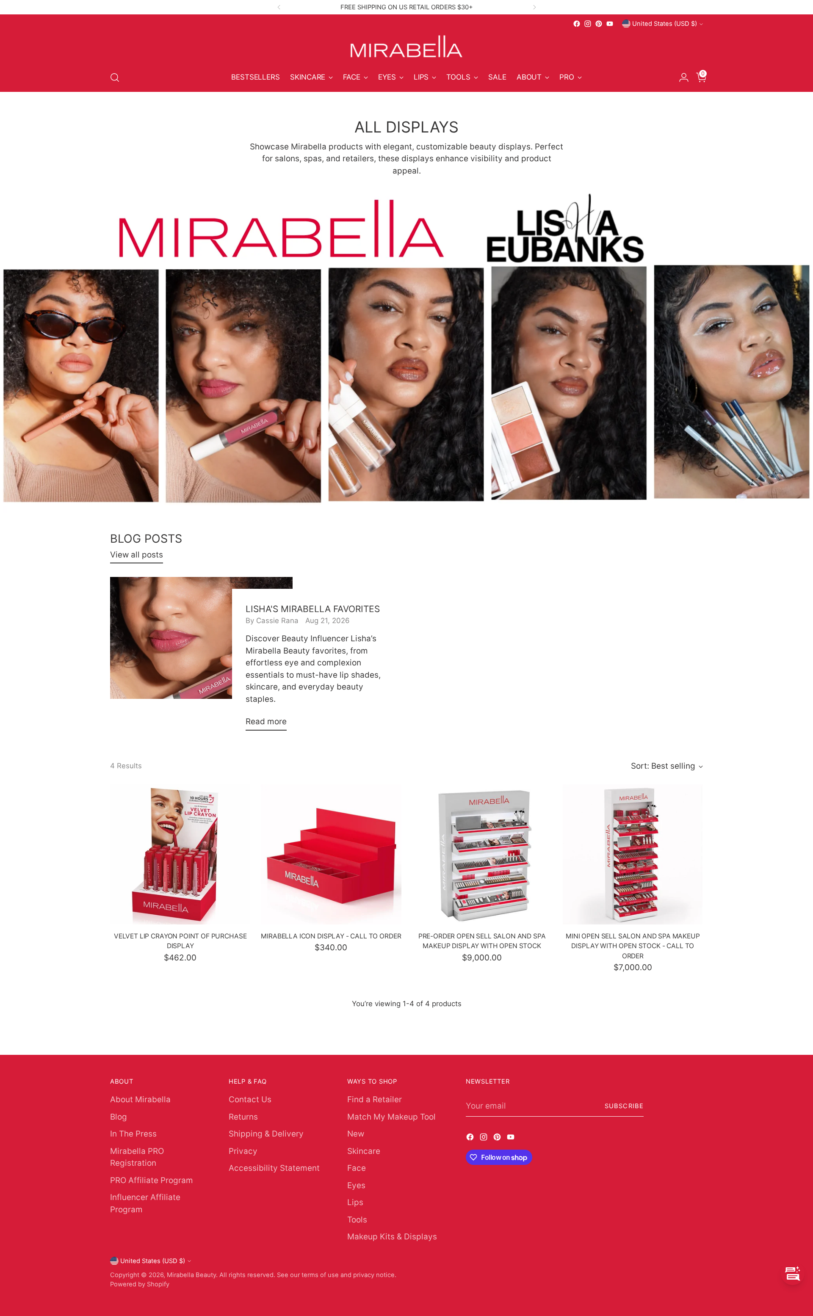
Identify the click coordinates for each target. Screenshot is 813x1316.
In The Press (133, 1134)
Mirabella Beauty (191, 1275)
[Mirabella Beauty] (406, 46)
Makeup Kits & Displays (392, 1237)
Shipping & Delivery (266, 1134)
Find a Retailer (374, 1099)
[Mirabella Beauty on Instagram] (588, 24)
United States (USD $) (664, 24)
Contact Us (250, 1099)
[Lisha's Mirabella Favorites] (201, 657)
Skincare (363, 1151)
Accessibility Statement (274, 1168)
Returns (243, 1117)
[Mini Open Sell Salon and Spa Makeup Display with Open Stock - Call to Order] (633, 854)
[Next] (534, 7)
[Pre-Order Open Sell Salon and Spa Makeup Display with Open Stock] (482, 854)
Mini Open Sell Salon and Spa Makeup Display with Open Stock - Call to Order (633, 946)
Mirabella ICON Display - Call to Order (331, 936)
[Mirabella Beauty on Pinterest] (599, 24)
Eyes (356, 1185)
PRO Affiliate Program (151, 1180)
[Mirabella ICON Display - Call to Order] (331, 854)
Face (356, 1168)
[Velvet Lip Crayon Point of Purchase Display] (180, 854)
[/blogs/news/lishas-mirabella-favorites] (406, 353)
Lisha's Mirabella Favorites (313, 609)
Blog (118, 1117)
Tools (357, 1220)
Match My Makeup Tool (391, 1117)
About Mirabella (140, 1099)
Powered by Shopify (139, 1284)
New (355, 1134)
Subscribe (624, 1106)
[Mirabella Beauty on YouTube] (610, 24)
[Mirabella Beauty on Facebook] (577, 24)
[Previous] (279, 7)
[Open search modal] (114, 77)
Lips (355, 1202)
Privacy (243, 1151)
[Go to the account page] (680, 77)
